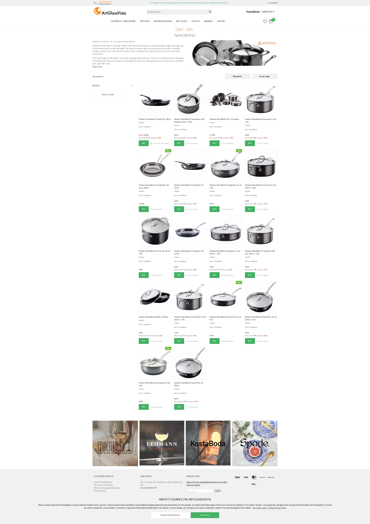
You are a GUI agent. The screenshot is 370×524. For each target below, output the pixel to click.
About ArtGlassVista (103, 482)
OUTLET (196, 21)
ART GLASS (181, 21)
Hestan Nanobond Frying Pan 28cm (155, 119)
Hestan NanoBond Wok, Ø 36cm (154, 316)
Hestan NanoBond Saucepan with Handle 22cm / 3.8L (189, 120)
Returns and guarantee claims (107, 488)
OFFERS (221, 21)
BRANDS (208, 21)
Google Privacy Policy (277, 508)
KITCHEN (144, 21)
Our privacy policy (259, 508)
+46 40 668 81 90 (105, 2)
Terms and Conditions (103, 485)
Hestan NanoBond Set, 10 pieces (224, 119)
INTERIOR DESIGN (163, 21)
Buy (144, 143)
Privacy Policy (100, 491)
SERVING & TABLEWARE (123, 21)
